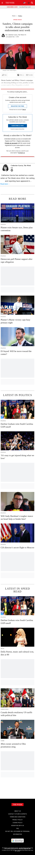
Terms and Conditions (17, 817)
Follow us (21, 75)
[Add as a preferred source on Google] (17, 841)
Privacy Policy (17, 819)
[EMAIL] (12, 170)
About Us (17, 811)
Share (5, 75)
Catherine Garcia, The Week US (17, 35)
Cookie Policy (17, 822)
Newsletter (30, 75)
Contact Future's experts (17, 814)
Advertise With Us (17, 825)
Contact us (21, 152)
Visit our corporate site (24, 848)
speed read (17, 19)
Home (14, 16)
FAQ (17, 828)
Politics (20, 16)
